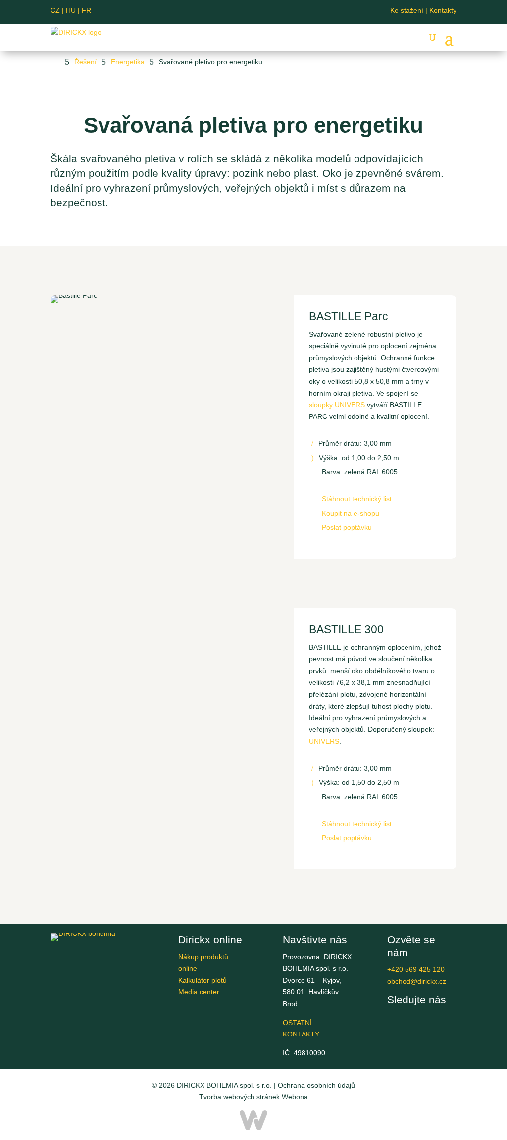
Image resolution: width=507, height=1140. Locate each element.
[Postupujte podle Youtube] (246, 12)
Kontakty (442, 10)
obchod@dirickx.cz (416, 981)
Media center (198, 992)
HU (73, 10)
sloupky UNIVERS (338, 405)
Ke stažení (406, 10)
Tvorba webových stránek (239, 1097)
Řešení (85, 62)
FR (86, 10)
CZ (55, 10)
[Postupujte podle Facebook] (230, 12)
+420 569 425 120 (416, 969)
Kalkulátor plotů (202, 980)
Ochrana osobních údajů (316, 1085)
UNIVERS (324, 741)
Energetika (128, 62)
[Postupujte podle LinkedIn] (261, 12)
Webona (295, 1097)
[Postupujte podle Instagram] (277, 12)
